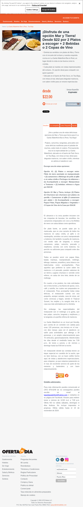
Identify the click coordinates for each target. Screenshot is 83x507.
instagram (66, 459)
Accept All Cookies (48, 10)
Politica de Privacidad (39, 5)
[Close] (79, 3)
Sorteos (66, 21)
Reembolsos (25, 466)
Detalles (46, 125)
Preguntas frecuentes (29, 459)
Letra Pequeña (66, 125)
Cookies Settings (32, 10)
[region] (41, 7)
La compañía (54, 125)
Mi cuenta (24, 463)
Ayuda (74, 125)
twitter (62, 459)
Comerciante (25, 489)
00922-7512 (46, 505)
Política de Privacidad (29, 476)
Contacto (24, 479)
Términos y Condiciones (30, 469)
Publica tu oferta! (27, 485)
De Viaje (24, 21)
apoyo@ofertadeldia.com (58, 505)
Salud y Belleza (47, 21)
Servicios (58, 21)
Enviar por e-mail (51, 104)
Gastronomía (7, 21)
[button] (5, 40)
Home (4, 26)
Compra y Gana (27, 482)
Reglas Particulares (28, 472)
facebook (57, 459)
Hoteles (17, 21)
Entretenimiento (34, 21)
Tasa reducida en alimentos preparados (36, 492)
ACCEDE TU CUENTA (71, 18)
